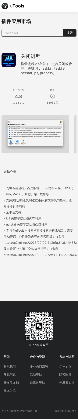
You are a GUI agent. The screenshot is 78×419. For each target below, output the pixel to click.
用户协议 (65, 366)
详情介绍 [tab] (10, 172)
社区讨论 (10, 390)
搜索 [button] (70, 32)
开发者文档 (11, 382)
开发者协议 (66, 382)
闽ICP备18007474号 (65, 411)
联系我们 (10, 366)
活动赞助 (36, 374)
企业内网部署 (39, 366)
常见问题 (10, 374)
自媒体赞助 (37, 382)
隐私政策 (65, 374)
